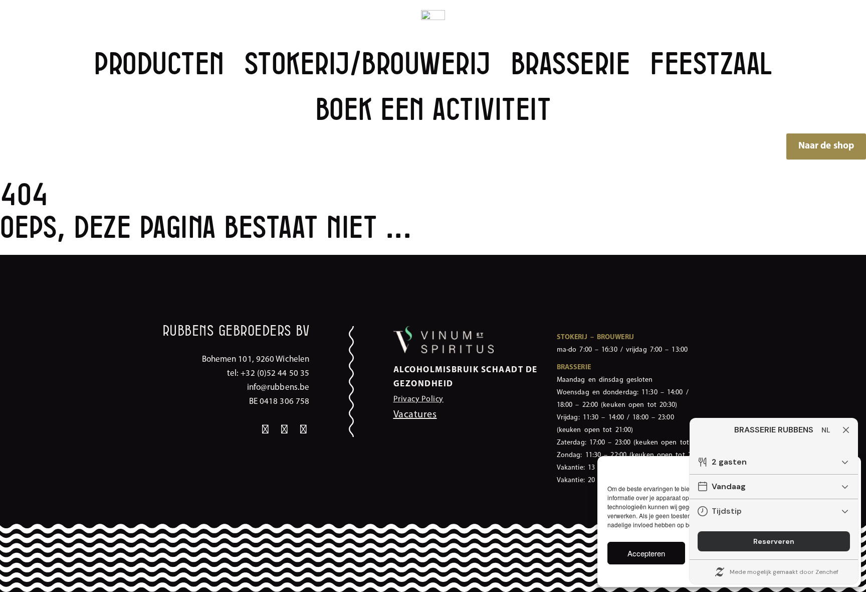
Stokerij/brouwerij (368, 65)
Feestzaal (711, 65)
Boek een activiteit (433, 110)
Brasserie (570, 65)
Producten (159, 65)
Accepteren (646, 553)
